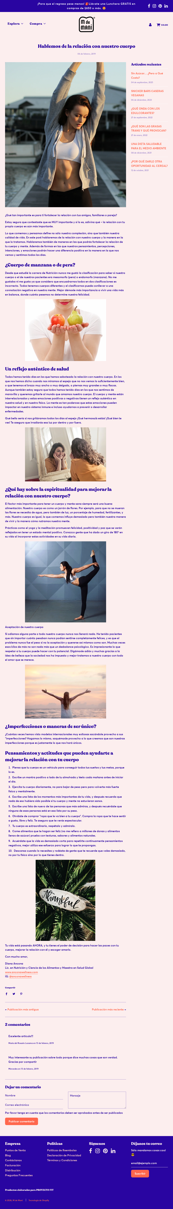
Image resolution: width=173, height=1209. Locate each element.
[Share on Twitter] (13, 993)
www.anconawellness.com (21, 972)
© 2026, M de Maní (14, 1200)
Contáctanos (13, 1160)
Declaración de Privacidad (64, 1155)
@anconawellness (20, 976)
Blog (8, 1155)
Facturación (12, 1165)
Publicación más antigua (23, 1009)
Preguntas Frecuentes (19, 1175)
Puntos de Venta (15, 1150)
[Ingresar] (150, 25)
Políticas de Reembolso (62, 1150)
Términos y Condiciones (62, 1160)
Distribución (12, 1170)
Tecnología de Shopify (39, 1200)
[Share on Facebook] (7, 993)
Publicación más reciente (108, 1009)
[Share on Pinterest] (21, 993)
